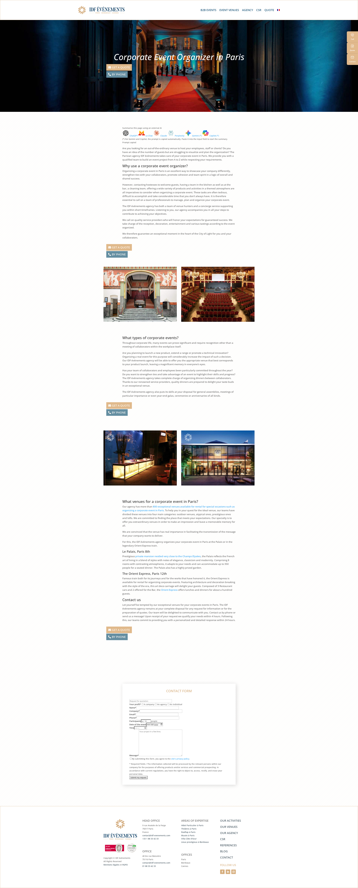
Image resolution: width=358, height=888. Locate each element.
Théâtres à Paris (188, 828)
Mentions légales (111, 864)
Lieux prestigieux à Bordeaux (195, 842)
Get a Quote (121, 67)
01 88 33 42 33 (149, 866)
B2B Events (208, 10)
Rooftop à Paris (188, 832)
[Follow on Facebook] (222, 872)
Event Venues (229, 10)
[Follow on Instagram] (233, 872)
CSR (258, 10)
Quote (269, 10)
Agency (247, 10)
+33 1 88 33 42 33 (150, 838)
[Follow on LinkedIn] (228, 872)
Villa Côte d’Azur (189, 838)
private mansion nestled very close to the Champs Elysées (168, 556)
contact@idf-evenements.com (156, 835)
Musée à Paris (188, 835)
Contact (226, 857)
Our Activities (230, 821)
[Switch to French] (278, 10)
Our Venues (228, 827)
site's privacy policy (180, 758)
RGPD (125, 864)
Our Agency (229, 833)
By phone (119, 74)
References (228, 845)
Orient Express (169, 589)
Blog (224, 851)
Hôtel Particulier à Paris (192, 825)
